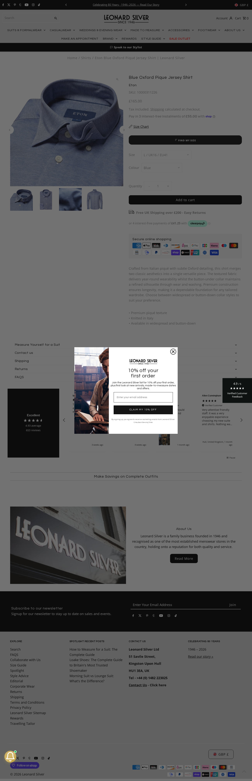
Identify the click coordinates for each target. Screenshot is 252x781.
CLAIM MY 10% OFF (143, 409)
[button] (237, 390)
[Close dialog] (173, 352)
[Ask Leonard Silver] (10, 757)
